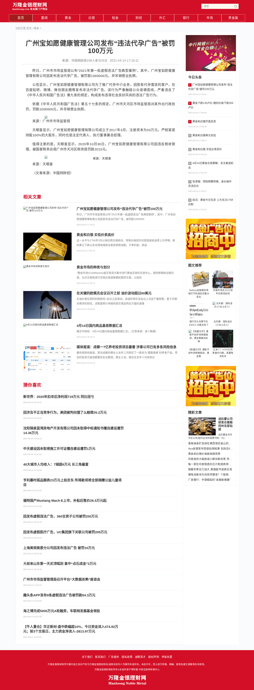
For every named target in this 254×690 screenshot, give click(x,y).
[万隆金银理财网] (30, 5)
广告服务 (113, 656)
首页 (20, 18)
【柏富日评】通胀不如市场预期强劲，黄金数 (198, 353)
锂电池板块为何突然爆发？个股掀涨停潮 (211, 474)
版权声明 (153, 656)
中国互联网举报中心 (149, 669)
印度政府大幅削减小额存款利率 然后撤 (211, 458)
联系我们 (100, 656)
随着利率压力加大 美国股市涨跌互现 (210, 469)
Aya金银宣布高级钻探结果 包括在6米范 (211, 448)
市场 (209, 18)
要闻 (44, 18)
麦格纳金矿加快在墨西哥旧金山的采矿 (211, 443)
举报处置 (167, 656)
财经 (139, 18)
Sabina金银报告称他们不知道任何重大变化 (198, 293)
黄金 (68, 18)
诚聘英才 (140, 656)
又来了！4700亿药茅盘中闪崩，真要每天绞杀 (222, 353)
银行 (186, 18)
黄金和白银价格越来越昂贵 (204, 453)
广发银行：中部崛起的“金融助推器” (209, 479)
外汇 (162, 18)
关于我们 (87, 656)
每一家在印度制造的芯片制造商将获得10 (211, 464)
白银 (91, 18)
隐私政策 (127, 656)
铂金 (115, 18)
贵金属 (233, 18)
